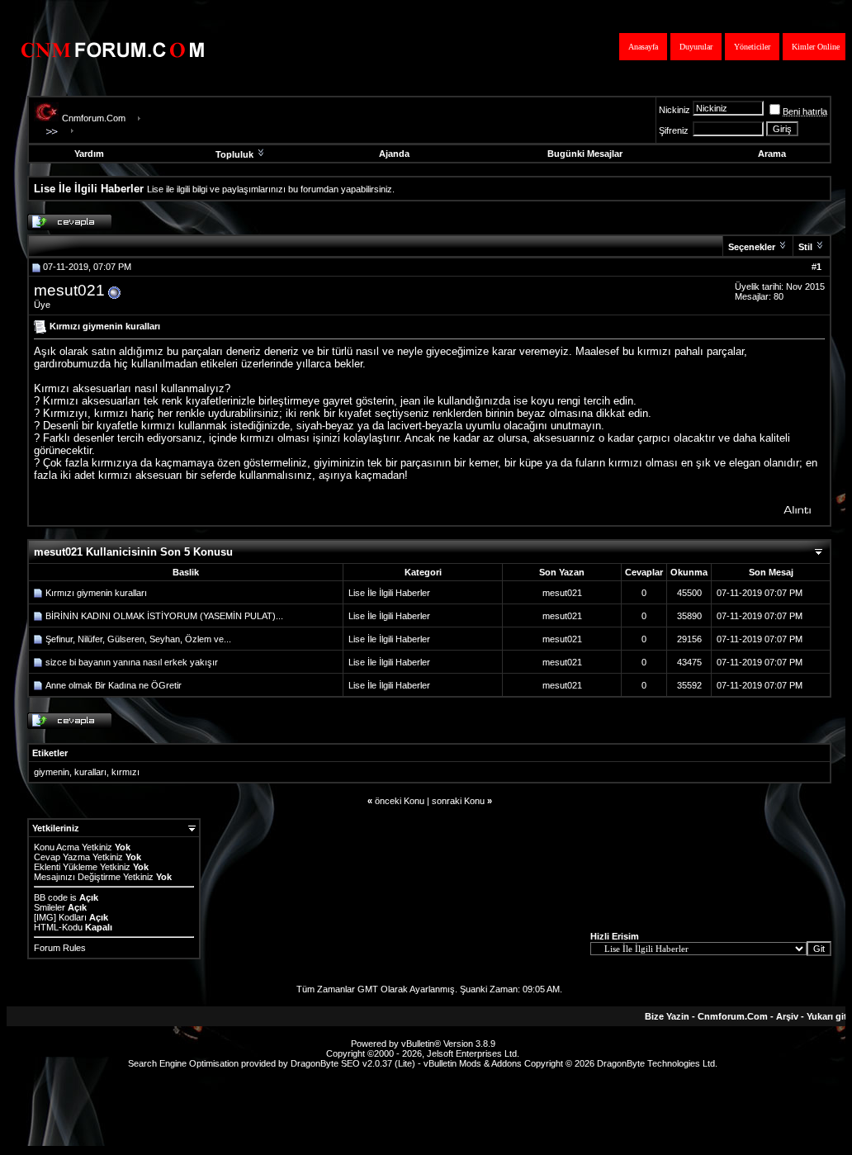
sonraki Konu (458, 801)
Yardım (89, 154)
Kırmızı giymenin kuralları (96, 593)
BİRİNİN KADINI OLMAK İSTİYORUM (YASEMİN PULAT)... (164, 616)
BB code (51, 897)
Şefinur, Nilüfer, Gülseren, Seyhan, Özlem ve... (138, 639)
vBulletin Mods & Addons (473, 1063)
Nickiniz (674, 110)
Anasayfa (643, 46)
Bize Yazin (667, 1016)
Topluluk (234, 154)
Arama (772, 154)
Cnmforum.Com (93, 118)
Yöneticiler (752, 46)
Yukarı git (827, 1016)
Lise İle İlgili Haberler (389, 593)
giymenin (51, 772)
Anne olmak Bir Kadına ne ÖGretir (113, 685)
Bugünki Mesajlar (584, 154)
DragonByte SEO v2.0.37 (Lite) (353, 1063)
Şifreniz (674, 130)
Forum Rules (60, 948)
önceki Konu (399, 801)
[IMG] (45, 917)
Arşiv (787, 1016)
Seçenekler (751, 247)
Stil (805, 247)
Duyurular (695, 46)
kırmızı (125, 772)
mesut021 (69, 290)
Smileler (49, 907)
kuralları (90, 772)
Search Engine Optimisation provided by (209, 1063)
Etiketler (50, 753)
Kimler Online (816, 46)
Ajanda (394, 154)
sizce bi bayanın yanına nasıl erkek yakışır (131, 662)
